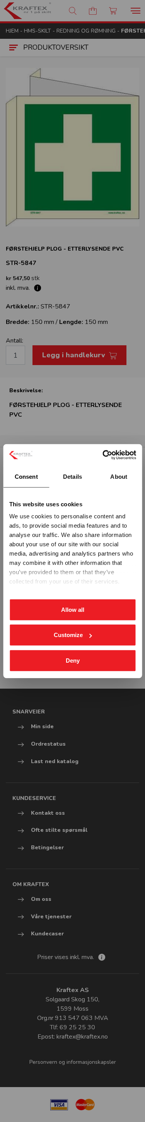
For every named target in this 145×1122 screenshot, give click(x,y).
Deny (73, 660)
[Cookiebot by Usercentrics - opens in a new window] (103, 455)
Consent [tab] (26, 476)
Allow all (72, 609)
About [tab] (118, 476)
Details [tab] (72, 476)
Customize (68, 635)
